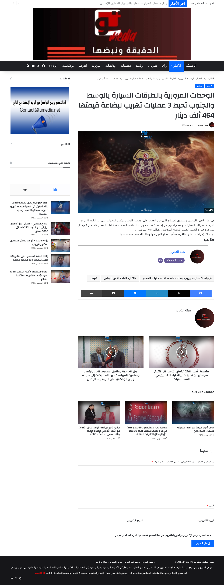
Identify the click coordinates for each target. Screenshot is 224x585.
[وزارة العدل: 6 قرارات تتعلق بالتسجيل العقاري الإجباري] (60, 245)
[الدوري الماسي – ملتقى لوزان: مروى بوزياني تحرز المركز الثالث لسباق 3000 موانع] (60, 228)
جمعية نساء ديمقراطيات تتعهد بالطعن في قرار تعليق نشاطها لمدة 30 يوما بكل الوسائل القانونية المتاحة (147, 431)
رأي (164, 65)
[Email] (160, 260)
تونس (93, 278)
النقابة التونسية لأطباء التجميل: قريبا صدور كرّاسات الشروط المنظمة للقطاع (29, 275)
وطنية (199, 86)
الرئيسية (208, 78)
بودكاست (68, 65)
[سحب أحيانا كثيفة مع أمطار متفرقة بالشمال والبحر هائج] (193, 412)
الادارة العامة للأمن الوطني (119, 278)
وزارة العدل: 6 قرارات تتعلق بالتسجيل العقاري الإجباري (29, 242)
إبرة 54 (53, 65)
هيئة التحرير (203, 125)
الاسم (210, 505)
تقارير (153, 65)
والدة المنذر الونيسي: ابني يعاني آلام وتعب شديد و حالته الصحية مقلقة (124, 3)
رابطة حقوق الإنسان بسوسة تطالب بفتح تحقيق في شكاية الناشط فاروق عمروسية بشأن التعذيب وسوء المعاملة (29, 208)
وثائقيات (110, 65)
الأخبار (177, 65)
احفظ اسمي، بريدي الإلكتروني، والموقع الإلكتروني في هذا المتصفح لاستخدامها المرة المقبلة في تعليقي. (163, 535)
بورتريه (96, 65)
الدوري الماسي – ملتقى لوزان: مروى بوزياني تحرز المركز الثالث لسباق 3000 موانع (29, 227)
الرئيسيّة (191, 65)
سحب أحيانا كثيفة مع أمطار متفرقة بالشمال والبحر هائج (195, 429)
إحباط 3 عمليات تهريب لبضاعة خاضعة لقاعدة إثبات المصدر (176, 278)
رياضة (139, 65)
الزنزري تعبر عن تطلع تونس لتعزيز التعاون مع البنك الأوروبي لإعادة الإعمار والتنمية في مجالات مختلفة (99, 431)
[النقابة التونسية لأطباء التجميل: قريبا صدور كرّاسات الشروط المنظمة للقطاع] (60, 276)
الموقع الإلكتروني (135, 520)
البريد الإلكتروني (205, 520)
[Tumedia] (112, 34)
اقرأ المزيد (40, 573)
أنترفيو (83, 65)
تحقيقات (125, 65)
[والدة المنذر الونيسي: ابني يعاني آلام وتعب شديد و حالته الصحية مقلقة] (60, 260)
